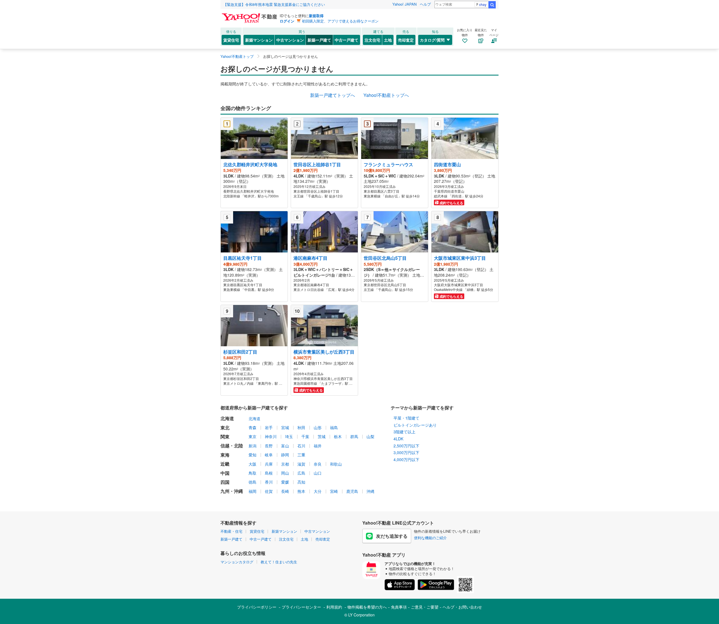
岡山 (285, 473)
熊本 (301, 491)
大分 (318, 491)
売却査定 (406, 40)
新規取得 (316, 15)
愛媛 (285, 482)
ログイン (287, 21)
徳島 (252, 482)
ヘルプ (425, 4)
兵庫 (269, 464)
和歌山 (336, 464)
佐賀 (269, 491)
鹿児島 (352, 491)
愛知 (252, 454)
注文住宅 (372, 40)
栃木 (338, 436)
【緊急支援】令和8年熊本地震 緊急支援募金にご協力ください (274, 4)
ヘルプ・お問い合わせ (462, 607)
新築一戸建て (319, 40)
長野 (269, 445)
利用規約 (334, 607)
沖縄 (370, 491)
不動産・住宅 (231, 531)
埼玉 (289, 436)
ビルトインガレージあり (415, 425)
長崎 (285, 491)
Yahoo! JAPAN (404, 4)
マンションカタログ (236, 561)
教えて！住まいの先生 (279, 561)
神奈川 (271, 436)
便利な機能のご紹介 (430, 537)
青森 (252, 427)
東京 (252, 436)
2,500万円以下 (406, 445)
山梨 (370, 436)
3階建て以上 (404, 431)
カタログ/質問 (432, 40)
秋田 (301, 427)
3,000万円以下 (406, 452)
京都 (285, 464)
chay (482, 4)
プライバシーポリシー (256, 607)
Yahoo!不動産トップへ (386, 95)
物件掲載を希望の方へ (367, 607)
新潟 (252, 445)
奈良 (318, 464)
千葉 (305, 436)
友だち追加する (392, 536)
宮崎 (334, 491)
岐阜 (269, 454)
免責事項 (399, 607)
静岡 (285, 454)
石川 (301, 445)
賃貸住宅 (231, 40)
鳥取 (252, 473)
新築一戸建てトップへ (332, 95)
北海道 (254, 418)
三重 (301, 454)
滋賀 (301, 464)
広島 (301, 473)
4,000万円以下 (406, 459)
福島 (334, 427)
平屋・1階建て (406, 418)
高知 (301, 482)
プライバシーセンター (301, 607)
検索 (492, 4)
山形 (318, 427)
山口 (318, 473)
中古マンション (290, 40)
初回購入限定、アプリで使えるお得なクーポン (340, 21)
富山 (285, 445)
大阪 (252, 464)
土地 (388, 40)
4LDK (398, 438)
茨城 (322, 436)
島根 (269, 473)
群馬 (354, 436)
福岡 (252, 491)
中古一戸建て (346, 40)
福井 (318, 445)
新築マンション (259, 40)
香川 (269, 482)
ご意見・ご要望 (424, 607)
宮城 (285, 427)
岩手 (269, 427)
